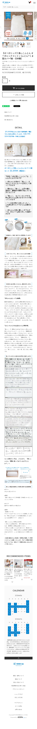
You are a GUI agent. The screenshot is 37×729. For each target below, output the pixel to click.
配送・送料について (18, 675)
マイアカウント (18, 702)
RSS (16, 697)
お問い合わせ (18, 709)
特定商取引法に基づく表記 (11, 116)
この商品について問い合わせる (18, 100)
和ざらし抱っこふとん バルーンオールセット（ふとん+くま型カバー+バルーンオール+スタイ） (28, 572)
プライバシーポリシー (18, 689)
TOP (4, 7)
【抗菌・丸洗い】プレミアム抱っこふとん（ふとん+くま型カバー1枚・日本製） (8, 572)
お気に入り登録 (19, 95)
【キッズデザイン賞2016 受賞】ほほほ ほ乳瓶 (18, 570)
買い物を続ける (8, 119)
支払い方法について (18, 682)
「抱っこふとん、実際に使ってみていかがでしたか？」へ (17, 461)
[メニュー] (34, 2)
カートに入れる (20, 88)
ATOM (20, 697)
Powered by (14, 717)
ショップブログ (18, 694)
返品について (7, 112)
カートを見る (18, 706)
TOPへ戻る (18, 658)
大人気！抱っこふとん (12, 7)
